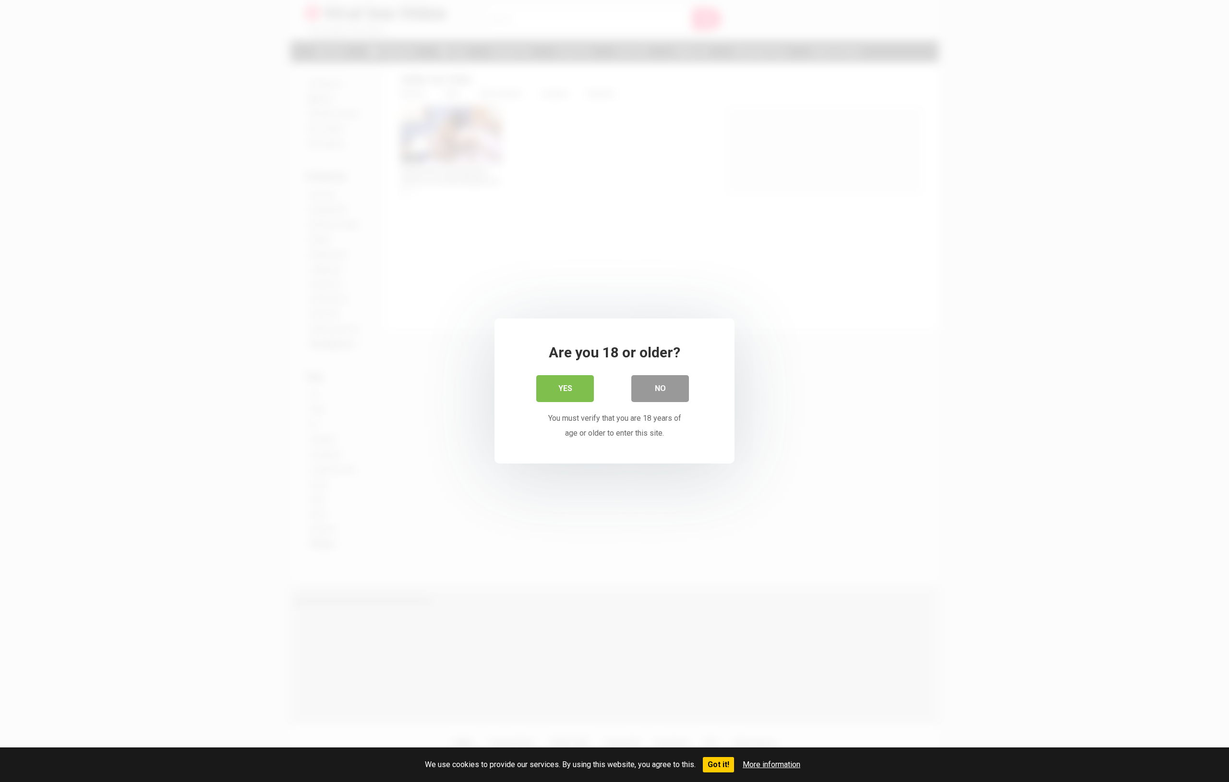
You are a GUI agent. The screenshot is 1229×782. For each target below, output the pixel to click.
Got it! (718, 764)
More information (771, 764)
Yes (565, 388)
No (660, 388)
